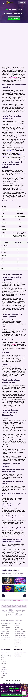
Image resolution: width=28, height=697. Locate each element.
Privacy (14, 683)
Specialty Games (19, 643)
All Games (17, 623)
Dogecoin (3, 661)
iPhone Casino (17, 654)
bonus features (13, 77)
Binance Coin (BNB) (6, 656)
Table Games (18, 645)
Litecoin (3, 667)
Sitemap (20, 683)
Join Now (22, 2)
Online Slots (17, 641)
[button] (3, 595)
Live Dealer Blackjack (20, 633)
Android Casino (18, 656)
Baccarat (17, 625)
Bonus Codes (4, 635)
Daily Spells (4, 625)
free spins (14, 344)
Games (9, 600)
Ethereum (3, 663)
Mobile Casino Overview (20, 652)
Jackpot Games (19, 629)
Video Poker (18, 646)
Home (5, 600)
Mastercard (4, 669)
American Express (5, 652)
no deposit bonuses (10, 150)
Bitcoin (3, 654)
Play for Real (14, 18)
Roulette (17, 639)
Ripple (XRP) (4, 673)
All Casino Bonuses (5, 623)
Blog (7, 680)
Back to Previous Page (15, 9)
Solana (3, 675)
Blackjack (17, 627)
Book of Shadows (5, 637)
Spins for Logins (5, 631)
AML (24, 683)
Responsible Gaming (7, 683)
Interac (3, 665)
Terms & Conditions (15, 680)
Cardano (3, 658)
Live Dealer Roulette (20, 635)
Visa (2, 677)
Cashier (3, 659)
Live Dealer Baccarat (20, 631)
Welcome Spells (5, 633)
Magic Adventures (5, 627)
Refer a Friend (4, 629)
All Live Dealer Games (20, 637)
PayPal (3, 671)
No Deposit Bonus (5, 639)
